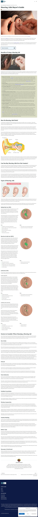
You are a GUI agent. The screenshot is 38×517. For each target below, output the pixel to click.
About (2, 489)
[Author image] (1, 9)
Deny (28, 513)
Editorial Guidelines (4, 498)
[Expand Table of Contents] (14, 48)
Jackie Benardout (5, 9)
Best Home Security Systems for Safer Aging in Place (9, 474)
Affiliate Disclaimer (3, 497)
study (3, 111)
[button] (36, 508)
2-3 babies (6, 38)
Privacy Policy (29, 515)
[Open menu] (34, 1)
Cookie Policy (26, 515)
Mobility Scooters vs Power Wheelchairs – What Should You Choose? (29, 474)
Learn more (28, 36)
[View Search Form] (36, 1)
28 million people (16, 42)
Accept (22, 513)
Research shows (28, 81)
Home (2, 488)
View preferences (34, 513)
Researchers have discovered (19, 84)
